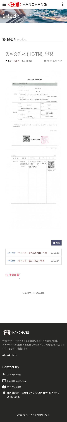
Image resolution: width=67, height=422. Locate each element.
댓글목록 (13, 275)
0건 (17, 60)
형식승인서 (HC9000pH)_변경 (32, 252)
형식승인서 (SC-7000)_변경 (31, 260)
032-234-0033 (14, 374)
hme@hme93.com (16, 380)
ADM (47, 414)
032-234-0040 (14, 387)
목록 (57, 242)
